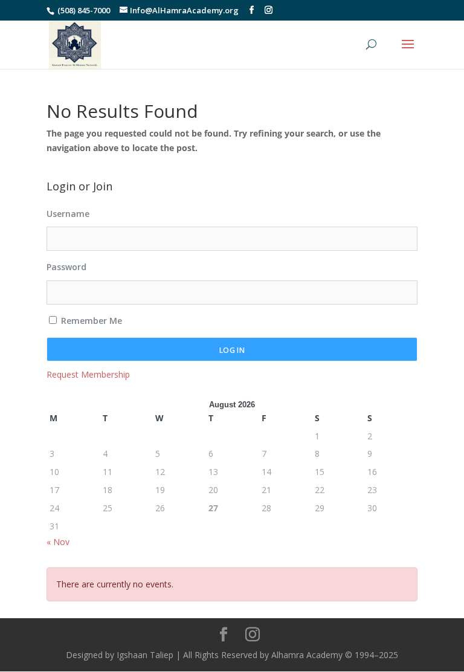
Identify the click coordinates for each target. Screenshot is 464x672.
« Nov (58, 542)
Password (66, 267)
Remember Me (90, 320)
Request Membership (88, 374)
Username (68, 213)
